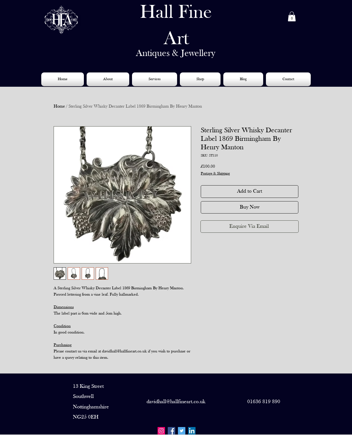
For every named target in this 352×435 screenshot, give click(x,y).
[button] (292, 16)
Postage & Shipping (215, 174)
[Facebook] (171, 430)
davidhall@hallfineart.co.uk (176, 402)
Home (59, 106)
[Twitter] (181, 430)
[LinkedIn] (192, 430)
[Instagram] (161, 430)
